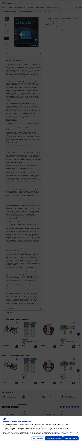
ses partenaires (24, 424)
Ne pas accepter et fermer (54, 438)
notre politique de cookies (60, 433)
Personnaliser (39, 438)
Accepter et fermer (71, 438)
